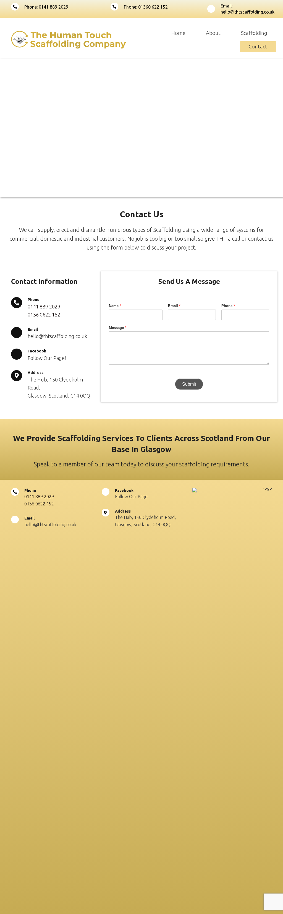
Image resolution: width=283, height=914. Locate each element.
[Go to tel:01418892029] (55, 7)
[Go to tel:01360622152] (153, 7)
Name (115, 306)
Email (174, 306)
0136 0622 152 (44, 314)
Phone (228, 306)
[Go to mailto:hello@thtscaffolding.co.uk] (239, 9)
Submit (189, 384)
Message (117, 328)
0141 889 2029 (44, 306)
